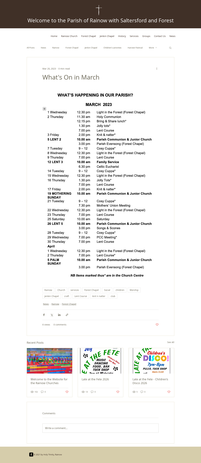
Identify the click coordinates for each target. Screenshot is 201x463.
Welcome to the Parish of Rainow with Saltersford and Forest (100, 20)
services (75, 289)
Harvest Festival (135, 47)
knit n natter (98, 296)
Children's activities (112, 47)
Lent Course (80, 296)
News (43, 47)
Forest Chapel (71, 47)
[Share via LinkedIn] (59, 314)
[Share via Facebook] (43, 314)
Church (61, 289)
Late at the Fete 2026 (95, 379)
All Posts (31, 47)
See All (170, 342)
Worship (134, 289)
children (120, 289)
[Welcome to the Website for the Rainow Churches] (49, 361)
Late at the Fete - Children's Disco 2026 (150, 381)
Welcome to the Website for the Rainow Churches (49, 381)
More (151, 47)
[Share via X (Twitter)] (51, 314)
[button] (170, 47)
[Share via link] (66, 314)
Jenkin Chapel (91, 47)
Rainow (55, 47)
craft (66, 296)
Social (107, 289)
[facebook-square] (31, 454)
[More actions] (157, 68)
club (113, 296)
